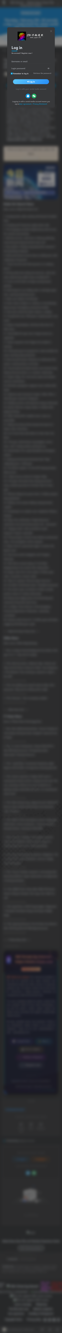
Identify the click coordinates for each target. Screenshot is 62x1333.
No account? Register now (21, 53)
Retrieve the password (42, 73)
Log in (32, 81)
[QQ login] (28, 96)
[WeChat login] (34, 96)
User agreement (25, 104)
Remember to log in (20, 73)
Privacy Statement (40, 104)
